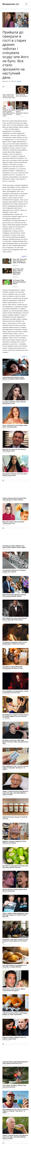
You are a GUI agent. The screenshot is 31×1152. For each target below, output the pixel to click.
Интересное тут (10, 4)
